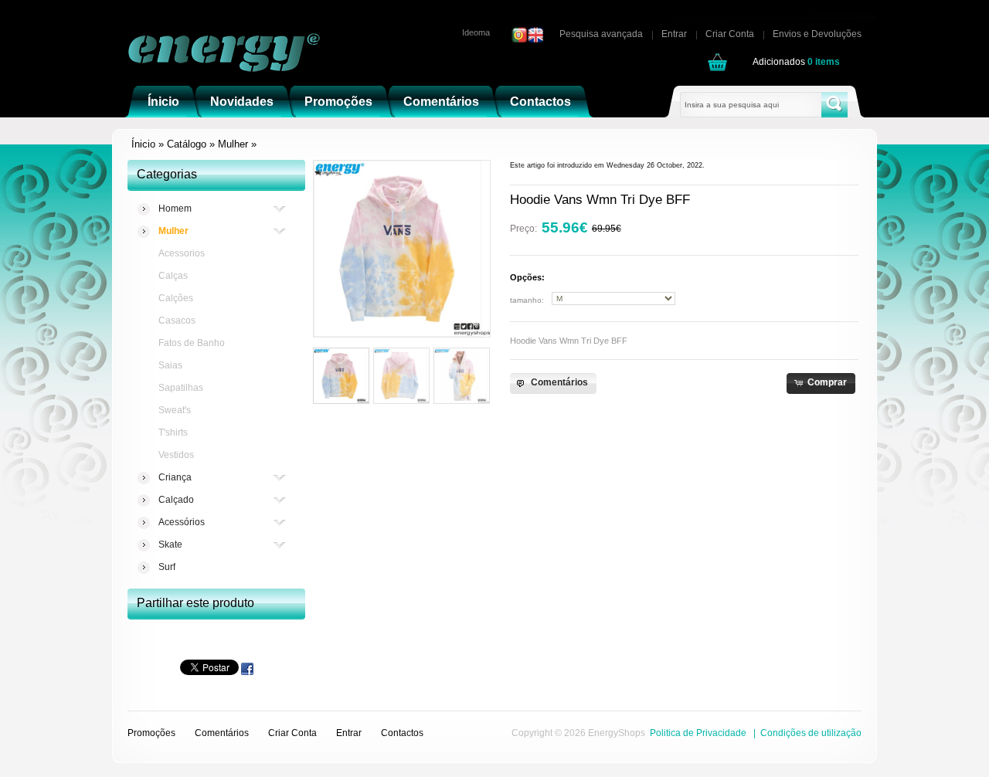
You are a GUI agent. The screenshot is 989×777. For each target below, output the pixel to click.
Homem (175, 208)
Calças (173, 275)
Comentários (222, 733)
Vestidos (176, 455)
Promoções (151, 733)
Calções (175, 298)
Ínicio (143, 144)
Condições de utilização (811, 733)
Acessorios (181, 253)
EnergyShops (616, 733)
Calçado (176, 499)
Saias (170, 365)
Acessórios (181, 522)
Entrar (674, 34)
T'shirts (173, 432)
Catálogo (186, 144)
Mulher (233, 144)
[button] (553, 383)
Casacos (176, 320)
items (823, 61)
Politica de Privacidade (698, 733)
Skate (170, 544)
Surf (166, 567)
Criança (175, 477)
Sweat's (174, 410)
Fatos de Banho (191, 343)
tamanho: (527, 300)
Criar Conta (729, 34)
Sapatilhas (180, 387)
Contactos (402, 733)
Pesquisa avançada (601, 34)
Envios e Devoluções (817, 34)
